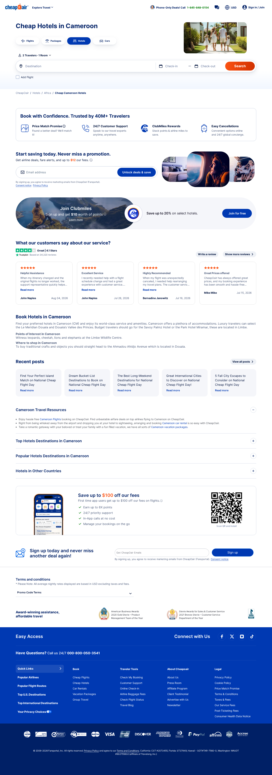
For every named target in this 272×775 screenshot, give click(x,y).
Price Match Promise (227, 688)
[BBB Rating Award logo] (252, 616)
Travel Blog (127, 705)
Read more (27, 390)
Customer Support (131, 682)
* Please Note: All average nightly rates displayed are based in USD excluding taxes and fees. (73, 583)
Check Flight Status (132, 699)
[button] (179, 7)
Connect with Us (192, 636)
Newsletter (173, 705)
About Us (172, 677)
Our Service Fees (225, 705)
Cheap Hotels (81, 682)
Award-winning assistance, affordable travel (37, 614)
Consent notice (23, 185)
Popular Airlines (28, 677)
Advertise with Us (177, 699)
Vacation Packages (84, 694)
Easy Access (29, 636)
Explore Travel (41, 7)
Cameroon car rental (174, 423)
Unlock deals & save (136, 172)
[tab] (27, 41)
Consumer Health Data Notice (233, 716)
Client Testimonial (177, 694)
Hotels (36, 92)
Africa (47, 92)
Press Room (174, 682)
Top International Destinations (38, 703)
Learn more (76, 219)
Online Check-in (129, 688)
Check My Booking (131, 677)
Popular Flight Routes (32, 686)
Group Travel (80, 699)
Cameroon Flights (50, 419)
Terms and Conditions (128, 750)
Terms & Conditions (226, 694)
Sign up (232, 552)
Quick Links (25, 668)
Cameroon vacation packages (169, 427)
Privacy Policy (40, 185)
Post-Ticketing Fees (227, 710)
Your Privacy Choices (32, 712)
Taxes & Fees (223, 699)
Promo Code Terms (29, 592)
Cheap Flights (81, 677)
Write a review (207, 254)
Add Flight (27, 77)
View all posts (241, 361)
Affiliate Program (177, 688)
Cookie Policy (223, 682)
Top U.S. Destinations (32, 694)
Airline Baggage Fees (132, 694)
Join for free (237, 213)
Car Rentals (80, 688)
